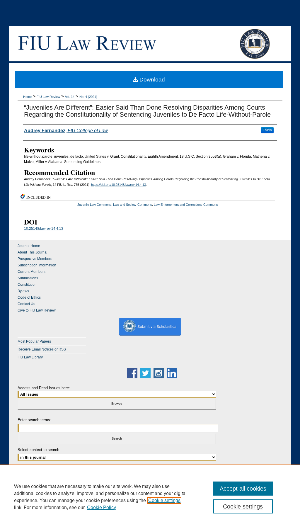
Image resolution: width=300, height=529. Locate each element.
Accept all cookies (243, 488)
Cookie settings (164, 500)
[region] (150, 497)
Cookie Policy (101, 507)
